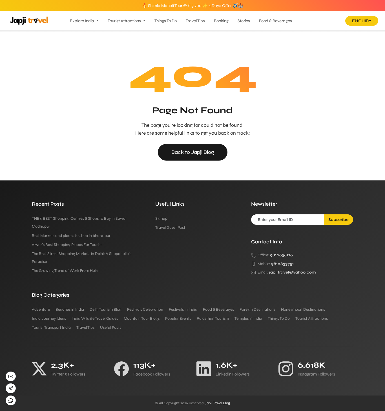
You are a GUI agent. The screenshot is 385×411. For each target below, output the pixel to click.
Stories (244, 20)
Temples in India (248, 318)
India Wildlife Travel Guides (95, 318)
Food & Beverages (275, 20)
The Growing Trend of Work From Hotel (65, 270)
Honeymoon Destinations (303, 309)
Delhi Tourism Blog (105, 309)
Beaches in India (70, 309)
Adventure (41, 309)
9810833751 (282, 263)
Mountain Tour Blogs (142, 318)
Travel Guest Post (170, 227)
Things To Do (165, 20)
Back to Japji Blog (192, 152)
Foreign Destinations (257, 309)
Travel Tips (195, 20)
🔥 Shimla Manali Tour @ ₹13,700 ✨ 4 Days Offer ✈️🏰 (192, 5)
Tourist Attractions (124, 20)
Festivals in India (183, 309)
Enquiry (361, 20)
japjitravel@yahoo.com (292, 272)
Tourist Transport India (51, 327)
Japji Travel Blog (217, 403)
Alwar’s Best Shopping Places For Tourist (67, 244)
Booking (221, 20)
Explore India (82, 20)
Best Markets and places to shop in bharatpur (71, 235)
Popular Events (178, 318)
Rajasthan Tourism (213, 318)
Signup (161, 218)
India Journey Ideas (49, 318)
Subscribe (338, 219)
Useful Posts (110, 327)
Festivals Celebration (145, 309)
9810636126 (281, 255)
